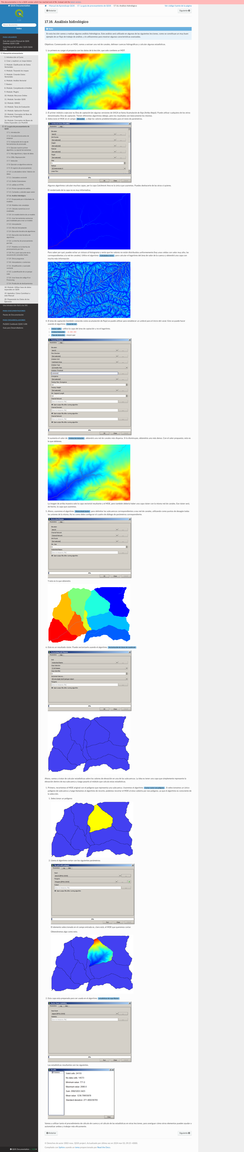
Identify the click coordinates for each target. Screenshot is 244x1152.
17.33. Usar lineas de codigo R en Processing (18, 279)
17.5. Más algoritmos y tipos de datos (20, 154)
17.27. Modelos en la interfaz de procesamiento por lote (18, 248)
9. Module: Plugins (11, 92)
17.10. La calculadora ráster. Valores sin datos (21, 173)
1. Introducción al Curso (13, 57)
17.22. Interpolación (14, 224)
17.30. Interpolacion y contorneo (18, 262)
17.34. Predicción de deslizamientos (20, 283)
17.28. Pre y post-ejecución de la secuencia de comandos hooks (18, 254)
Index (19, 29)
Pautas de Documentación (13, 315)
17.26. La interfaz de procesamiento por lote (20, 242)
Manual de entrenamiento (13, 53)
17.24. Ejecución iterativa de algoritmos (21, 231)
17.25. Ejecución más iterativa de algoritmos (18, 236)
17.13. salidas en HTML (15, 185)
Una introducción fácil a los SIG (15, 305)
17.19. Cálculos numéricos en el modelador (18, 210)
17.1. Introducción (13, 132)
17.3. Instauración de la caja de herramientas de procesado (17, 143)
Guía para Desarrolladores (13, 328)
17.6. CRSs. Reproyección (16, 157)
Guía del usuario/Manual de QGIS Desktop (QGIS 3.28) (16, 42)
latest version (76, 2)
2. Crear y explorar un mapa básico (18, 61)
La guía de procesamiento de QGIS (94, 6)
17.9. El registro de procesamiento (19, 168)
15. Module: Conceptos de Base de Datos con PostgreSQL (18, 115)
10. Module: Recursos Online (15, 96)
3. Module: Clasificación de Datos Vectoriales (17, 66)
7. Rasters (8, 84)
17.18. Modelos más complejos (18, 205)
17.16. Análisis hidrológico (16, 196)
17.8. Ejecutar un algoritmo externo (19, 164)
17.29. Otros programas (15, 259)
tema (77, 1147)
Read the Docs (103, 1147)
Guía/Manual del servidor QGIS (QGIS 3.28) (18, 48)
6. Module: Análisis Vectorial (15, 81)
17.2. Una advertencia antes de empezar (18, 137)
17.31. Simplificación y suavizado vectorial (18, 267)
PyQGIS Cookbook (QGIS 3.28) (15, 324)
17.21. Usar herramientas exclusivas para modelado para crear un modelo (20, 220)
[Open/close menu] (1, 53)
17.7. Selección (12, 161)
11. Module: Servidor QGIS (15, 99)
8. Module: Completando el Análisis (18, 88)
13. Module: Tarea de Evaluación (17, 107)
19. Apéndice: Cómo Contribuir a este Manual (17, 294)
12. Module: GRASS (12, 103)
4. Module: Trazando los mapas (16, 71)
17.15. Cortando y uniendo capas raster (21, 192)
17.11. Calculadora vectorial (17, 178)
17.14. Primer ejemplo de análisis (18, 188)
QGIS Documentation (20, 6)
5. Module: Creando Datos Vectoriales (14, 76)
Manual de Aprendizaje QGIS (62, 6)
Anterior (52, 11)
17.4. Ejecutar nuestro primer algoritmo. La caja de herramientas (19, 149)
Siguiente (183, 11)
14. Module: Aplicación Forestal (16, 111)
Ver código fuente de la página (178, 6)
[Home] (46, 6)
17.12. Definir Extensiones (16, 181)
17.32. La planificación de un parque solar (19, 273)
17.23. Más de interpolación (17, 228)
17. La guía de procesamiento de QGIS (16, 128)
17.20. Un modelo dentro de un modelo (21, 215)
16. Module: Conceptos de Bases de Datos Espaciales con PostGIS (18, 122)
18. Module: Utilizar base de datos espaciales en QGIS (17, 288)
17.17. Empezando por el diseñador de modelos (20, 200)
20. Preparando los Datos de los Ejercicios (16, 300)
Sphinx (62, 1147)
